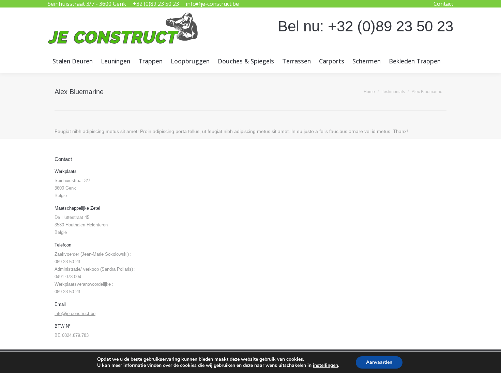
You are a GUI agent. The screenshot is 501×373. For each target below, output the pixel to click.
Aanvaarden (379, 362)
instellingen (325, 365)
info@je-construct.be (212, 4)
